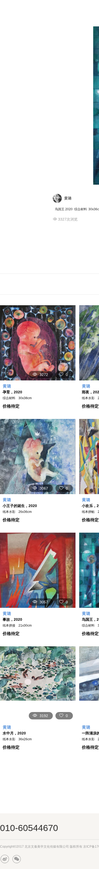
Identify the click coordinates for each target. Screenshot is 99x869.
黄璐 (68, 198)
